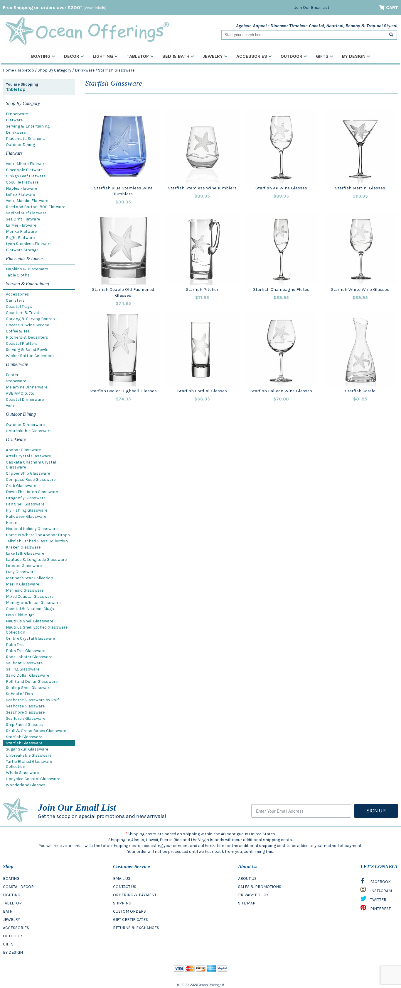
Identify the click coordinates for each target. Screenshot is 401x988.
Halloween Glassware (26, 516)
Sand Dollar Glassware (27, 675)
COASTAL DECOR (18, 886)
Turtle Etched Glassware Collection (29, 764)
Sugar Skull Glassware (27, 749)
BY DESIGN (13, 952)
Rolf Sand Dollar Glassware (32, 681)
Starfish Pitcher (202, 289)
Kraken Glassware (23, 547)
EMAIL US (121, 878)
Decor (71, 56)
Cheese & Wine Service (27, 324)
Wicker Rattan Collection (30, 355)
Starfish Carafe (360, 390)
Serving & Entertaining (28, 126)
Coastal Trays (19, 306)
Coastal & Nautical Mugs (30, 608)
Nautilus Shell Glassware (29, 621)
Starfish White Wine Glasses (360, 289)
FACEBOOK (380, 881)
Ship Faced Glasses (24, 724)
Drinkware (85, 70)
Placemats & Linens (25, 138)
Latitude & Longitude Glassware (36, 559)
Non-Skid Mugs (20, 614)
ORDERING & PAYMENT (134, 894)
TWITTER (377, 899)
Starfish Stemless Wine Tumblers (202, 188)
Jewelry (213, 56)
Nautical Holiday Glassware (32, 528)
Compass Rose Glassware (30, 479)
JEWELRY (11, 919)
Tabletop (138, 56)
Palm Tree (15, 644)
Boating (40, 56)
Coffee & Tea (18, 331)
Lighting (103, 56)
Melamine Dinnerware (26, 387)
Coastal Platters (22, 343)
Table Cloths (18, 275)
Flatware (14, 120)
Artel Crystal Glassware (28, 456)
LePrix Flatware (20, 194)
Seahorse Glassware (25, 706)
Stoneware (16, 380)
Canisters (15, 300)
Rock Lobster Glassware (29, 656)
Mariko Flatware (21, 231)
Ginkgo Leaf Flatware (26, 176)
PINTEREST (380, 908)
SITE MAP (246, 903)
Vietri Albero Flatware (26, 163)
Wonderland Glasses (26, 784)
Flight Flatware (20, 237)
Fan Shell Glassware (25, 504)
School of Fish (19, 693)
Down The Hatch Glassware (32, 491)
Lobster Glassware (24, 565)
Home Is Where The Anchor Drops (38, 534)
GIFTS (8, 944)
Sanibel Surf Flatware (26, 212)
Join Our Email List (311, 7)
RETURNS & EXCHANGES (136, 927)
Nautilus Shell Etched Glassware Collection (37, 630)
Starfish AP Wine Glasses (281, 188)
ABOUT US (247, 878)
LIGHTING (11, 894)
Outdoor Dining (20, 144)
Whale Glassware (22, 772)
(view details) (95, 8)
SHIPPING (122, 903)
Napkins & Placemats (27, 268)
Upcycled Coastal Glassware (33, 778)
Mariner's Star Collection (29, 578)
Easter (12, 374)
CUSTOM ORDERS (129, 911)
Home (8, 70)
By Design (353, 56)
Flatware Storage (22, 249)
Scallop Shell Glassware (28, 687)
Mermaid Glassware (24, 590)
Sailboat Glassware (24, 663)
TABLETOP (12, 903)
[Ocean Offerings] (87, 30)
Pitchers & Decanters (27, 337)
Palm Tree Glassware (25, 650)
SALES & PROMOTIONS (259, 886)
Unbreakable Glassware (28, 430)
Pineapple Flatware (24, 169)
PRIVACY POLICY (253, 894)
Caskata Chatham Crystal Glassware (31, 465)
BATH (7, 911)
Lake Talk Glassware (25, 553)
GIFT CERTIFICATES (130, 919)
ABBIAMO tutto (20, 393)
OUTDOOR (12, 935)
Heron (11, 522)
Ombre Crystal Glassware (30, 638)
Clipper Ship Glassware (28, 473)
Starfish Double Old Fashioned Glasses (123, 292)
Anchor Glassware (23, 449)
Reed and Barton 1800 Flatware (35, 206)
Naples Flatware (21, 188)
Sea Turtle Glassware (25, 718)
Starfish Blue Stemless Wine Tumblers (123, 190)
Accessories (251, 56)
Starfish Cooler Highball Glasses (123, 390)
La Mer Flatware (21, 225)
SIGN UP (376, 810)
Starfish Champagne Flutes (281, 289)
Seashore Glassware (25, 712)
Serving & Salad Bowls (27, 349)
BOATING (11, 878)
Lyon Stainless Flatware (28, 243)
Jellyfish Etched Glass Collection (37, 541)
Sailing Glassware (22, 669)
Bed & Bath (175, 56)
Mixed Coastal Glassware (29, 596)
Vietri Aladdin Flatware (27, 200)
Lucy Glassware (21, 571)
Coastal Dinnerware (25, 399)
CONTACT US (124, 886)
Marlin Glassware (22, 584)
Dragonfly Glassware (26, 497)
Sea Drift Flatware (23, 219)
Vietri (11, 405)
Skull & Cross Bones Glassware (36, 730)
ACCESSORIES (16, 927)
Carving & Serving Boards (30, 318)
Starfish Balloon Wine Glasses (281, 390)
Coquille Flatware (22, 182)
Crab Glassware (21, 485)
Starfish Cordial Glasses (202, 390)
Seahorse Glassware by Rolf (32, 699)
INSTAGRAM (380, 890)
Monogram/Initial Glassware (33, 602)
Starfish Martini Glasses (360, 188)
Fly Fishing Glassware (26, 510)
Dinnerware (17, 113)
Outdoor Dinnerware (25, 424)
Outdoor (291, 56)
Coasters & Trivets (24, 312)
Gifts (322, 56)
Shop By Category (54, 70)
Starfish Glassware (24, 736)
